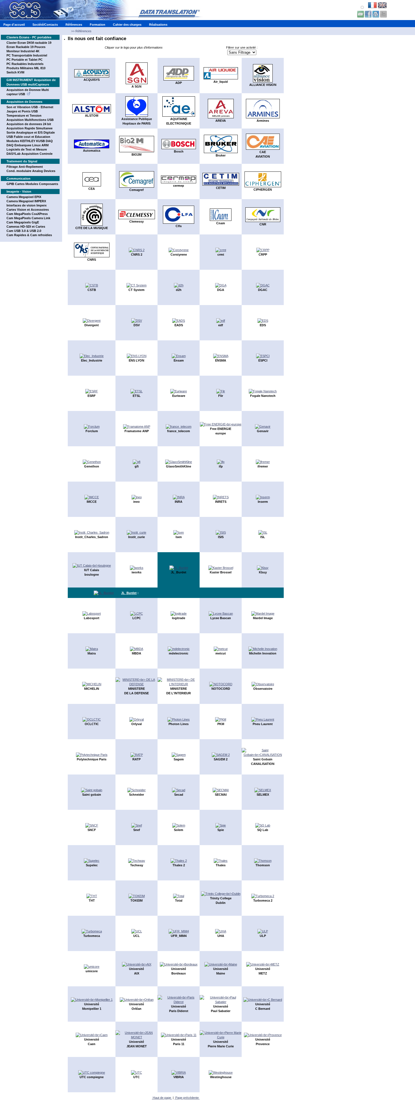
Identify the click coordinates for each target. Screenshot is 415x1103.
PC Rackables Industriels (24, 64)
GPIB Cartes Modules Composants (32, 184)
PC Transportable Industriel (26, 55)
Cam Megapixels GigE (22, 222)
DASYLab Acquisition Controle (29, 153)
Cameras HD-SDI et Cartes (25, 226)
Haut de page (162, 1097)
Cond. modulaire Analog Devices (30, 171)
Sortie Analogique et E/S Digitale (30, 132)
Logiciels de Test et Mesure (26, 149)
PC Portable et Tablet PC (24, 59)
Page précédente (187, 1097)
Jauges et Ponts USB (22, 111)
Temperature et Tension (24, 115)
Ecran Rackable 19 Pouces (25, 47)
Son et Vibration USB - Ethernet (29, 107)
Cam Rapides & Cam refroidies (29, 235)
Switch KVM (15, 72)
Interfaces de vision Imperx (26, 205)
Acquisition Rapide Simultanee (29, 128)
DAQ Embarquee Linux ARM (27, 145)
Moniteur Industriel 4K (23, 51)
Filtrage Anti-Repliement (24, 166)
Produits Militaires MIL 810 (25, 68)
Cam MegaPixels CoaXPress (27, 214)
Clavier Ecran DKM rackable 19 (28, 42)
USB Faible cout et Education (28, 136)
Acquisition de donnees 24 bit (28, 124)
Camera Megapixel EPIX (23, 197)
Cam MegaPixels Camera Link (28, 218)
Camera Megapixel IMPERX (26, 201)
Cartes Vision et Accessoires (27, 209)
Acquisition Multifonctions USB (30, 119)
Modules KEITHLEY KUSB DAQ (29, 141)
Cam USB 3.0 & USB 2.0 (23, 230)
